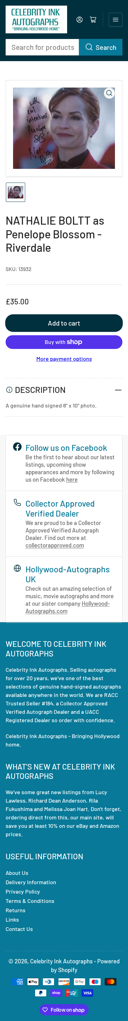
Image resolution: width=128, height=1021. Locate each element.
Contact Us (19, 928)
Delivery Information (31, 882)
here (72, 479)
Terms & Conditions (30, 900)
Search (106, 47)
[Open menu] (115, 19)
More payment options (64, 358)
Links (12, 919)
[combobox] (64, 47)
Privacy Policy (23, 891)
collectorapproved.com (54, 545)
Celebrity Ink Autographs (61, 961)
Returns (15, 910)
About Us (17, 872)
